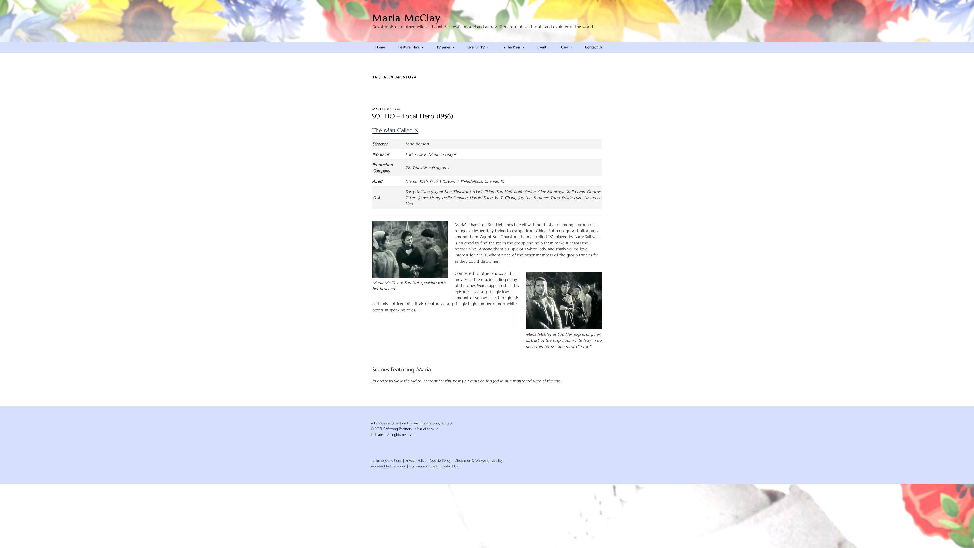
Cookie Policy (440, 460)
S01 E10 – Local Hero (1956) (412, 116)
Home (380, 47)
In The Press (511, 47)
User (564, 47)
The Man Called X (395, 130)
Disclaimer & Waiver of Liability (479, 460)
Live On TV (476, 47)
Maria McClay (406, 18)
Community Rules (423, 466)
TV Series (443, 47)
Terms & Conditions (386, 460)
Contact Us (593, 47)
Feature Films (408, 47)
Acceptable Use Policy (388, 466)
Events (542, 47)
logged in (494, 380)
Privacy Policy (415, 460)
